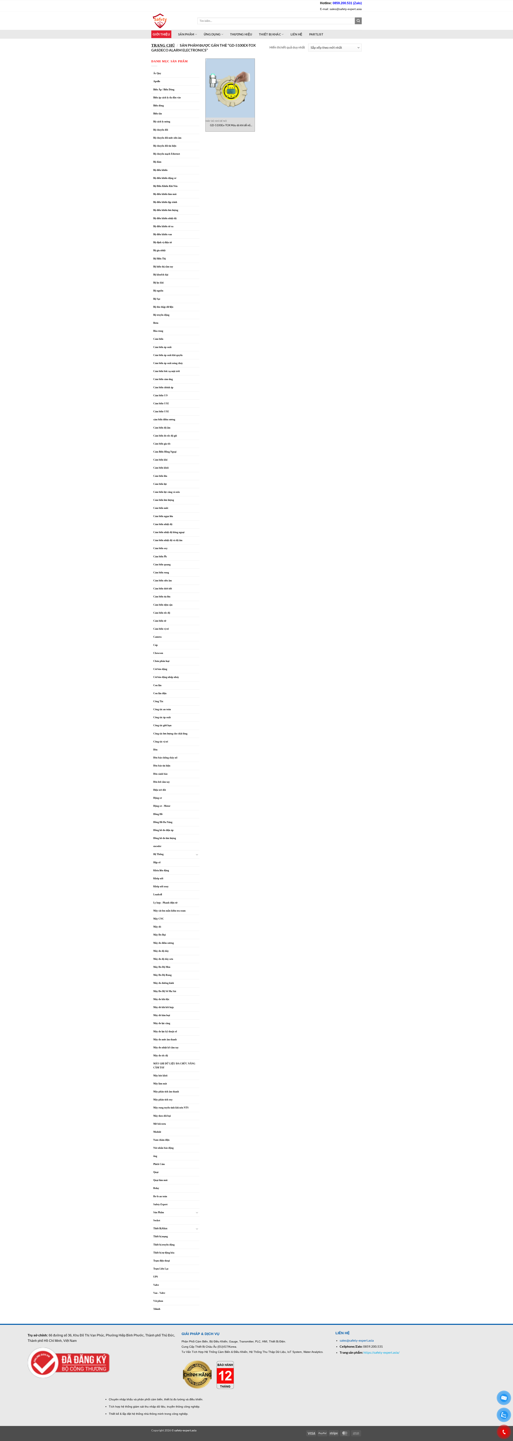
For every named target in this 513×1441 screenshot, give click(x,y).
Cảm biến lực (160, 484)
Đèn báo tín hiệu (161, 765)
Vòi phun (158, 1301)
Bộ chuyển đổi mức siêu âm (167, 137)
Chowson (158, 653)
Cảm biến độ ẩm (161, 427)
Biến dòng (158, 105)
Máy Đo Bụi (159, 934)
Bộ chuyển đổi (160, 129)
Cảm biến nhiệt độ (162, 524)
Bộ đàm (157, 161)
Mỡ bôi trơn (159, 1123)
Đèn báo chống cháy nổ (165, 757)
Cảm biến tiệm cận (163, 604)
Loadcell (157, 894)
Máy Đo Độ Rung (162, 975)
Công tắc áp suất (162, 717)
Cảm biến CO (160, 395)
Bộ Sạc (156, 298)
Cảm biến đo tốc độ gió (165, 435)
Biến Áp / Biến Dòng (163, 89)
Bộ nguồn (158, 290)
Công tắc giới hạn (162, 725)
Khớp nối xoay (161, 886)
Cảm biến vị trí (161, 628)
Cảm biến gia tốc (162, 443)
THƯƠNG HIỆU (241, 34)
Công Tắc (158, 701)
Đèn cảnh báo (160, 773)
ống (155, 1156)
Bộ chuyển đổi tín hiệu (164, 145)
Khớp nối (158, 878)
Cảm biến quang (162, 564)
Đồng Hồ (158, 814)
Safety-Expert (160, 1204)
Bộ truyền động (161, 315)
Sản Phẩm (158, 1212)
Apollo (156, 81)
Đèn (155, 749)
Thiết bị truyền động (164, 1244)
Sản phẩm (186, 34)
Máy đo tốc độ (160, 1055)
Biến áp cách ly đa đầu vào (167, 97)
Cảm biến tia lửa (161, 596)
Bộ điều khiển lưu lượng (165, 210)
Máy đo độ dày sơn (163, 959)
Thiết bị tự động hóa (163, 1252)
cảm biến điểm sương (164, 419)
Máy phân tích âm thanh (166, 1091)
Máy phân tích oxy (163, 1099)
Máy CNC (158, 918)
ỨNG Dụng (212, 34)
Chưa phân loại (161, 661)
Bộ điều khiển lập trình (165, 202)
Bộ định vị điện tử (162, 242)
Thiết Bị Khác (270, 34)
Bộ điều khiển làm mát (165, 194)
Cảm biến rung (161, 572)
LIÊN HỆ (296, 34)
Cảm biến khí (160, 459)
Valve (156, 1285)
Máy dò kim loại (161, 1015)
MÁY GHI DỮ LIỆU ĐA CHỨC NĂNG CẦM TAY (174, 1065)
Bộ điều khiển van (162, 234)
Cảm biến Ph (160, 556)
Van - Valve (159, 1293)
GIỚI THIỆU (161, 34)
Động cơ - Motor (161, 806)
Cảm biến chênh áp (163, 387)
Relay (156, 1188)
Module (157, 1131)
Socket (156, 1220)
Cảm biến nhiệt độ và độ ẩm (167, 540)
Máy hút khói (160, 1075)
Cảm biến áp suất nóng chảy (168, 363)
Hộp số (157, 862)
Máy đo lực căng (161, 1023)
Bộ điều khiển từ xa (163, 226)
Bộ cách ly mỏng (161, 121)
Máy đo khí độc (161, 999)
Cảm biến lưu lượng (163, 500)
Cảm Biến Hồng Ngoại (164, 451)
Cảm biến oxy (160, 548)
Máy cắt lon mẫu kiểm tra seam (169, 910)
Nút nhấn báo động (163, 1148)
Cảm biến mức (160, 508)
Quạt (156, 1172)
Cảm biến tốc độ (161, 612)
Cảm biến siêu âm (162, 580)
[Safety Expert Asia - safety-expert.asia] (171, 21)
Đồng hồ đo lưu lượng (164, 838)
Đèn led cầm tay (161, 781)
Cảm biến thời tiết (162, 588)
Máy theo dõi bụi (162, 1115)
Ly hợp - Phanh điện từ (165, 902)
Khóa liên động (161, 870)
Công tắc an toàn (162, 709)
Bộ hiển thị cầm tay (163, 266)
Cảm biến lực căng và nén (166, 492)
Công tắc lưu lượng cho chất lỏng (170, 733)
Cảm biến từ (159, 620)
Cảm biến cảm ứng (163, 379)
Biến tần (157, 113)
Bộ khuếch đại (160, 274)
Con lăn (157, 685)
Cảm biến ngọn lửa (163, 516)
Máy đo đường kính (163, 983)
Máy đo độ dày (161, 951)
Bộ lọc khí (158, 282)
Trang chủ (163, 45)
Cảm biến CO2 (161, 403)
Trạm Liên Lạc (161, 1268)
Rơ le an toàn (160, 1196)
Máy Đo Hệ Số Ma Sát (164, 991)
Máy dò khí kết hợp (163, 1007)
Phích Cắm (159, 1164)
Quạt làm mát (160, 1180)
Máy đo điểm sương (163, 943)
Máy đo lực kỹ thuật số (165, 1031)
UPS (155, 1276)
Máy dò (157, 926)
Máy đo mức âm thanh (165, 1039)
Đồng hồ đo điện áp (163, 830)
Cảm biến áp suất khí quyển (168, 355)
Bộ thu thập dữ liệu (163, 307)
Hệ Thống (158, 854)
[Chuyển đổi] (197, 854)
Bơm (155, 323)
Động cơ (157, 798)
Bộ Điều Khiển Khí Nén (165, 186)
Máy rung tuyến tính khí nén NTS (171, 1107)
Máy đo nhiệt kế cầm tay (166, 1047)
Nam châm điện (161, 1139)
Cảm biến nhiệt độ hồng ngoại (168, 532)
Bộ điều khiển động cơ (164, 178)
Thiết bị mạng (160, 1236)
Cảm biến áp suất (162, 347)
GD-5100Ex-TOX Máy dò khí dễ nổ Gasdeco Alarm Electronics (230, 125)
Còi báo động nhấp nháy (166, 677)
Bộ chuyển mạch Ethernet (166, 153)
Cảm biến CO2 (161, 411)
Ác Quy (157, 73)
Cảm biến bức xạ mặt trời (166, 371)
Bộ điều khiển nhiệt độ (165, 218)
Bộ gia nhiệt (159, 250)
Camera (157, 636)
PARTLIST (316, 34)
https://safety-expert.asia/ (382, 1352)
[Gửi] (358, 20)
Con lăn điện (160, 693)
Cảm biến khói (161, 467)
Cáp (155, 645)
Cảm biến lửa (160, 476)
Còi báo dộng (160, 669)
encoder (157, 846)
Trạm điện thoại (161, 1260)
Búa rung (158, 331)
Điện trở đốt (159, 790)
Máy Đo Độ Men (161, 967)
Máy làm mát (160, 1083)
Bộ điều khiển (160, 170)
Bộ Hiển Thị (159, 258)
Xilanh (156, 1309)
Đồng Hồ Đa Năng (162, 822)
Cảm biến (158, 339)
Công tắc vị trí (160, 741)
